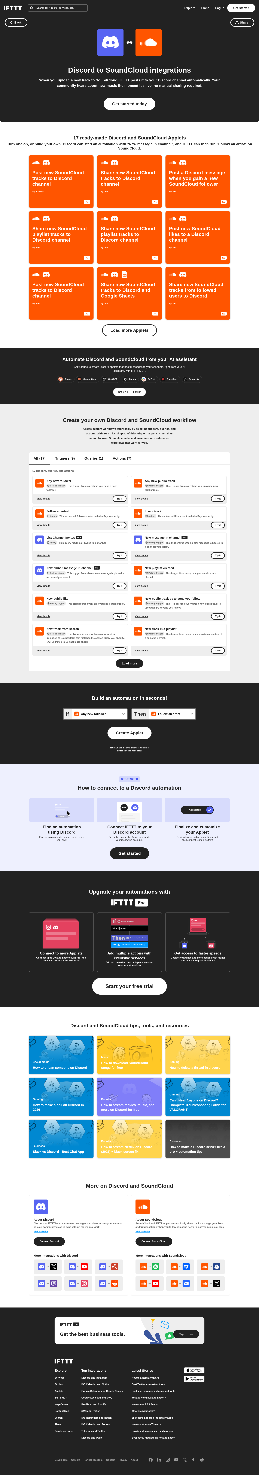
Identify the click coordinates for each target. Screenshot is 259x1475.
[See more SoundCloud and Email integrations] (180, 1283)
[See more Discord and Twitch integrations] (48, 1283)
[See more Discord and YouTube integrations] (78, 1267)
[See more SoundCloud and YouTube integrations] (149, 1283)
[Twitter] (184, 1460)
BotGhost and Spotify (93, 1404)
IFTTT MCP (61, 1397)
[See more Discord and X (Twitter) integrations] (48, 1267)
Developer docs (64, 1431)
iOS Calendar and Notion (95, 1384)
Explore (189, 7)
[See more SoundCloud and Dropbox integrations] (180, 1267)
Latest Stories (142, 1370)
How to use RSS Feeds (145, 1404)
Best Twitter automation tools (148, 1384)
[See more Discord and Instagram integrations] (78, 1283)
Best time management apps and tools (153, 1391)
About (134, 1460)
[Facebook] (150, 1460)
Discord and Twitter (92, 1437)
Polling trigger (57, 486)
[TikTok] (193, 1460)
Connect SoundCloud (153, 1241)
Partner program (93, 1460)
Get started (241, 8)
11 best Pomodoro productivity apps (152, 1418)
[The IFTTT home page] (13, 8)
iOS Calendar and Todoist (95, 1424)
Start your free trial (129, 986)
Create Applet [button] (129, 733)
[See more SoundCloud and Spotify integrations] (149, 1267)
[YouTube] (176, 1460)
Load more (129, 663)
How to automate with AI (145, 1377)
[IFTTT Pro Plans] (79, 538)
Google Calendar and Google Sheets (102, 1391)
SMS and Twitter (90, 1411)
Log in (219, 7)
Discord (81, 70)
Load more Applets (129, 330)
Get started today (129, 104)
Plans (205, 7)
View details (43, 498)
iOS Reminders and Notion (96, 1418)
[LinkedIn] (159, 1460)
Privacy (123, 1460)
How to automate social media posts (152, 1431)
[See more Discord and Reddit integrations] (109, 1283)
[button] (129, 853)
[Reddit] (201, 1460)
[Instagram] (167, 1460)
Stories (59, 1384)
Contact (110, 1460)
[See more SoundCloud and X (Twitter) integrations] (211, 1283)
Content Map (62, 1411)
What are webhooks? (144, 1411)
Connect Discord (49, 1241)
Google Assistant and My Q (96, 1397)
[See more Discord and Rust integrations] (109, 1267)
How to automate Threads (146, 1424)
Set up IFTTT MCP (129, 391)
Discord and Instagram (94, 1377)
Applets (59, 1391)
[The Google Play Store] (194, 1379)
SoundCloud (127, 70)
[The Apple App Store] (194, 1370)
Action (53, 516)
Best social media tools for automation (153, 1437)
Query (53, 542)
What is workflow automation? (149, 1397)
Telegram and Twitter (93, 1431)
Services (59, 1377)
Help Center (61, 1404)
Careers (75, 1460)
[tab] (39, 458)
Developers (61, 1460)
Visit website (41, 1231)
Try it (119, 498)
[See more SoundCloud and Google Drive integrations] (211, 1267)
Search (59, 1418)
